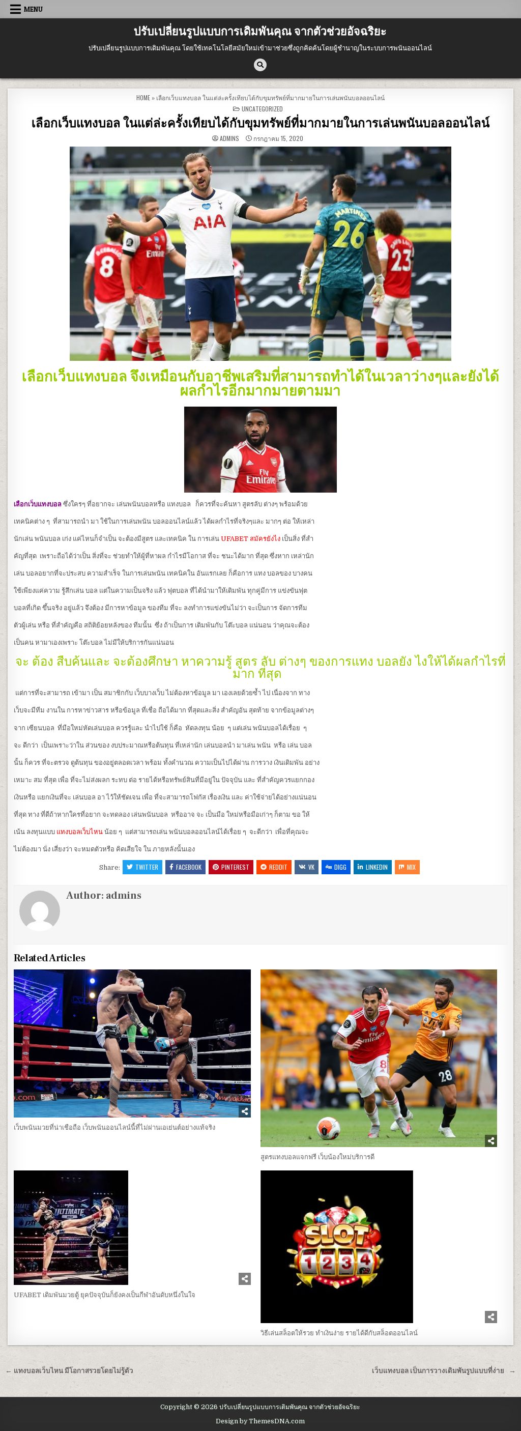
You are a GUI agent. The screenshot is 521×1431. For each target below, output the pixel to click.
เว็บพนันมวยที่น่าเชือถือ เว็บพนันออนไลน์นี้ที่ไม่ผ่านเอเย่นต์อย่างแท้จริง (114, 1127)
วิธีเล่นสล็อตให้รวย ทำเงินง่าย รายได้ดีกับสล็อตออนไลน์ (340, 1333)
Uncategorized (262, 108)
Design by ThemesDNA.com (260, 1421)
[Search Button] (260, 65)
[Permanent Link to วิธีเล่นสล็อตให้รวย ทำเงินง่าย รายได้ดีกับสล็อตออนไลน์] (378, 1246)
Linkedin (377, 867)
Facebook (188, 867)
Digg (340, 867)
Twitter (146, 867)
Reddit (278, 867)
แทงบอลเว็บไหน (79, 832)
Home (143, 97)
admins (229, 138)
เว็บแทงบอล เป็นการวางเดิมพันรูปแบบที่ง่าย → (444, 1371)
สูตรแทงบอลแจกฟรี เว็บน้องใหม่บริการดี (317, 1157)
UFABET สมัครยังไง (250, 538)
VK (311, 867)
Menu (33, 9)
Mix (411, 867)
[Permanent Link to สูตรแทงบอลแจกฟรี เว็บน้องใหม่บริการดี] (378, 1058)
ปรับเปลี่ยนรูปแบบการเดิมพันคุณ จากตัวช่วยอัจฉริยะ (260, 31)
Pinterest (235, 867)
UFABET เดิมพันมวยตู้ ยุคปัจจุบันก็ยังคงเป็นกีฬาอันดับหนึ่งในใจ (104, 1295)
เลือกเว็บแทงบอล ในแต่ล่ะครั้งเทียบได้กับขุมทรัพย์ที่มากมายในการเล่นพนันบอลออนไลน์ (260, 123)
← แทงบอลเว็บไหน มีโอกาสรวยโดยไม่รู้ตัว (69, 1371)
